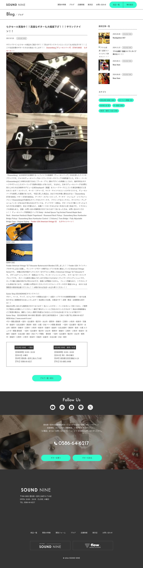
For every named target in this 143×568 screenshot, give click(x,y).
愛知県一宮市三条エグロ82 (31, 358)
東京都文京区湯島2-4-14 (69, 358)
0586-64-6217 (26, 361)
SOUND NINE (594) (108, 100)
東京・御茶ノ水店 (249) (109, 111)
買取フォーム (61, 533)
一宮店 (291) (119, 105)
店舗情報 (81, 4)
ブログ (71, 4)
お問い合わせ (101, 4)
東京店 (90, 4)
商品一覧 (116, 5)
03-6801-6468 (65, 361)
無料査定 (130, 5)
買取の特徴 (62, 4)
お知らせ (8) (105, 105)
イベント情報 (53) (126, 100)
